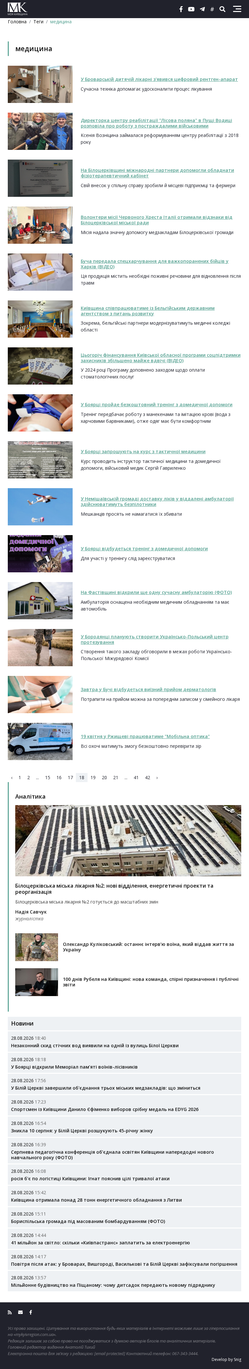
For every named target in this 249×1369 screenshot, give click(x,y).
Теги (38, 21)
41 (136, 777)
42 (147, 777)
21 (115, 777)
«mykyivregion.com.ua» (34, 1334)
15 (47, 777)
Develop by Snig (226, 1359)
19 (93, 777)
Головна (17, 21)
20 (104, 777)
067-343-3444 (184, 1353)
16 (59, 777)
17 (70, 777)
